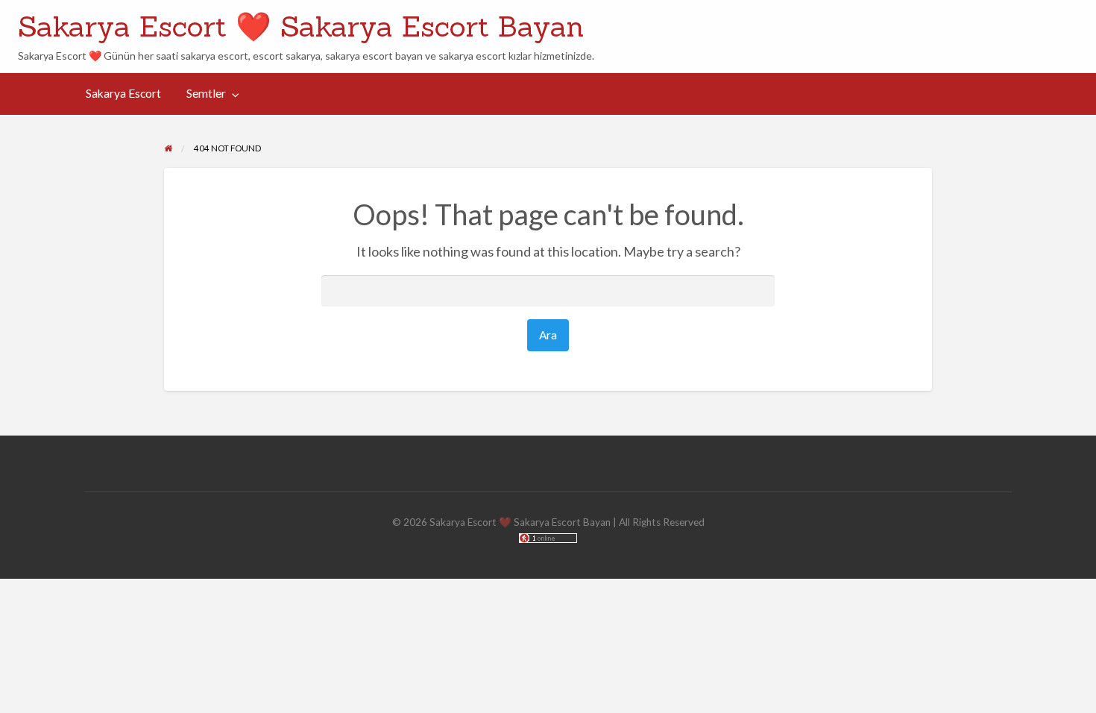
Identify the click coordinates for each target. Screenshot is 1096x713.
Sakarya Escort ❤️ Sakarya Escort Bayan (301, 26)
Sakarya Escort (123, 93)
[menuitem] (123, 94)
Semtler (206, 93)
